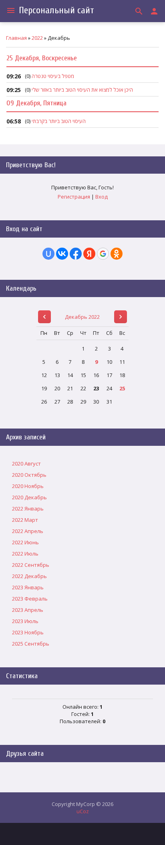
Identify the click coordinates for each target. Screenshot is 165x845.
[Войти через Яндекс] (89, 254)
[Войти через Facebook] (76, 254)
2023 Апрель (27, 609)
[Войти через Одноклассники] (117, 254)
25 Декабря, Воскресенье (41, 58)
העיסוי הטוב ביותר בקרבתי (59, 121)
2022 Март (25, 519)
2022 (37, 37)
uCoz (82, 811)
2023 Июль (25, 621)
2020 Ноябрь (28, 486)
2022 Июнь (25, 542)
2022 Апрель (27, 531)
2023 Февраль (30, 598)
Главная (16, 37)
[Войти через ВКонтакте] (62, 254)
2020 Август (26, 463)
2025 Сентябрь (30, 643)
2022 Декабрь (29, 576)
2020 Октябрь (29, 474)
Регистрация (74, 196)
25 (122, 388)
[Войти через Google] (103, 254)
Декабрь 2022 (82, 316)
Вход (101, 196)
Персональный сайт (56, 10)
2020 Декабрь (29, 497)
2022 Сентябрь (30, 564)
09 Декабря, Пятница (36, 103)
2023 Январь (28, 587)
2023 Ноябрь (28, 632)
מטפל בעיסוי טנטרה (53, 76)
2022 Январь (28, 508)
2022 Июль (25, 553)
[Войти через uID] (48, 254)
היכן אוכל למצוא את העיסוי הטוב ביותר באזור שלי (82, 89)
